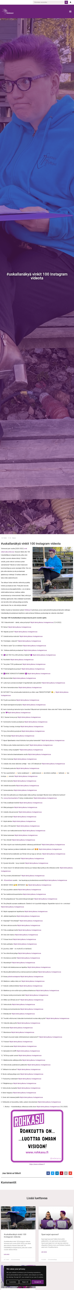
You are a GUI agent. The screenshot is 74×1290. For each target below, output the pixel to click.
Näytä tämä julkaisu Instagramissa (41, 622)
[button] (70, 11)
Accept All (37, 1282)
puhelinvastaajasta (14, 976)
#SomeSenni (8, 880)
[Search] (66, 2)
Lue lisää (6, 1254)
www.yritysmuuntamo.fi (11, 798)
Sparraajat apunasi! (50, 1234)
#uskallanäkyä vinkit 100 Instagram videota (15, 1235)
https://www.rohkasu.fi (37, 1164)
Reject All (25, 1282)
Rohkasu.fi (28, 610)
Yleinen (14, 538)
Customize (12, 1282)
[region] (25, 1276)
